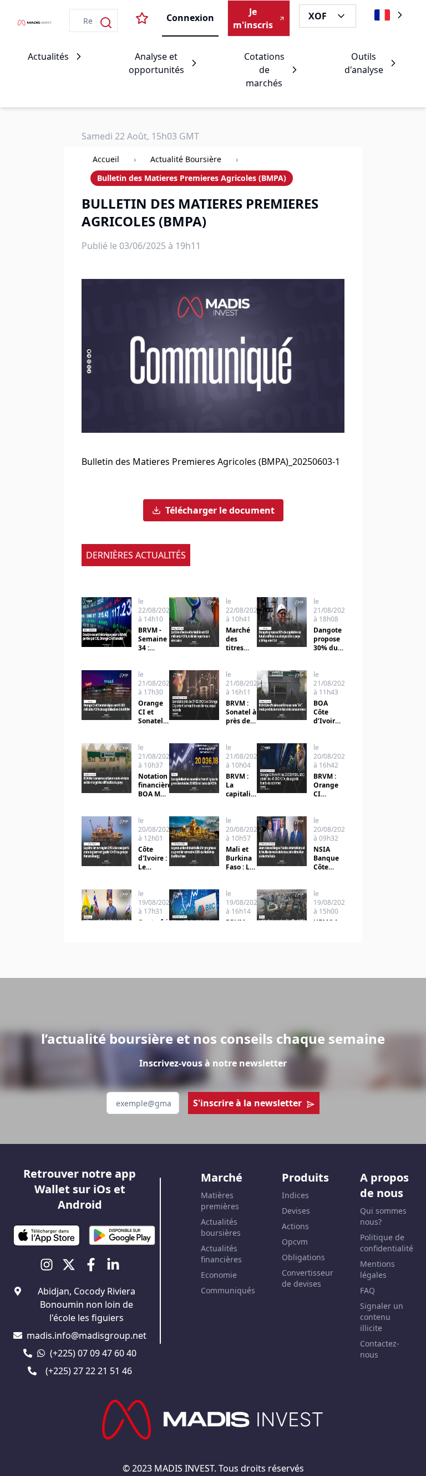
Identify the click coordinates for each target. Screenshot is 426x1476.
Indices (295, 1195)
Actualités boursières (221, 1227)
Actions (295, 1226)
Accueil (106, 159)
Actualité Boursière (185, 159)
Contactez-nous (379, 1349)
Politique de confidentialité (386, 1243)
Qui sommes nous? (383, 1216)
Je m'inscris (253, 18)
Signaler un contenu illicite (381, 1317)
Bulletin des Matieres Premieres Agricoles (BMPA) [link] (191, 178)
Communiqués (228, 1290)
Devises (296, 1210)
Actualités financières (221, 1254)
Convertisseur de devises (307, 1278)
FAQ (367, 1290)
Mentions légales (377, 1269)
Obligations (303, 1257)
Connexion (190, 18)
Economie (219, 1275)
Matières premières (220, 1200)
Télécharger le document (220, 510)
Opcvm (295, 1241)
